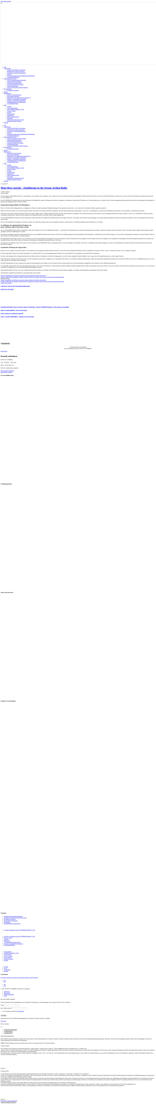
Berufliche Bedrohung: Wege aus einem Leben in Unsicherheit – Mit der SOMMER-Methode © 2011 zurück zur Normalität (35, 307)
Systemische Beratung (13, 90)
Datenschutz (21, 1011)
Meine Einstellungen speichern (8, 1102)
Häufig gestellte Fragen (13, 116)
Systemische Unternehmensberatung (16, 73)
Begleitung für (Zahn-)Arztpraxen (16, 71)
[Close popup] (1, 1027)
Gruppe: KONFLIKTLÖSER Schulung (17, 87)
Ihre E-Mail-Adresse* (6, 1008)
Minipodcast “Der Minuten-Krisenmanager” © (19, 97)
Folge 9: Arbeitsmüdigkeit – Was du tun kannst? (14, 310)
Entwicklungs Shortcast (13, 96)
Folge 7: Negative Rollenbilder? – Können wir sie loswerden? (17, 316)
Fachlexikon (10, 115)
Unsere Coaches (11, 111)
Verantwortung (11, 114)
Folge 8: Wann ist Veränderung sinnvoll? (12, 313)
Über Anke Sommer (12, 108)
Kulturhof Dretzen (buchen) (14, 121)
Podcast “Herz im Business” (14, 95)
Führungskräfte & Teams (10, 78)
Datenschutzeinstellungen (11, 1029)
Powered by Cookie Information (9, 1101)
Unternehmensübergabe (13, 77)
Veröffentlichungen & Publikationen (16, 102)
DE (5, 980)
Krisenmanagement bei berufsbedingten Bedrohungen (21, 75)
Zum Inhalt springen (6, 1)
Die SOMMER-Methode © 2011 (15, 109)
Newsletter (10, 118)
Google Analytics (9, 1031)
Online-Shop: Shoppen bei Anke (15, 119)
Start (5, 67)
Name (2, 1005)
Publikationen (7, 93)
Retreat (6, 92)
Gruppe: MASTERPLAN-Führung (16, 70)
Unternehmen (7, 68)
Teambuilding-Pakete (12, 86)
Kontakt (6, 122)
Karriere (9, 112)
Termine (9, 106)
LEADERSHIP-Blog (12, 103)
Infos (5, 105)
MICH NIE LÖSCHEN (7, 289)
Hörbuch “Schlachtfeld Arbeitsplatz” (16, 100)
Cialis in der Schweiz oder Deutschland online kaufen (15, 286)
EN (5, 982)
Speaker (9, 74)
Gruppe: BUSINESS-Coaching (15, 84)
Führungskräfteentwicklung (14, 81)
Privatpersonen (8, 89)
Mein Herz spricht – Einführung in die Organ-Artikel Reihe (34, 187)
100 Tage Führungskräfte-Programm (16, 80)
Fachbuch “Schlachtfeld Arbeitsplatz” (16, 99)
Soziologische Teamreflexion (14, 83)
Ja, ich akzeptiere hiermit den (13, 1011)
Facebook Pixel (8, 1033)
